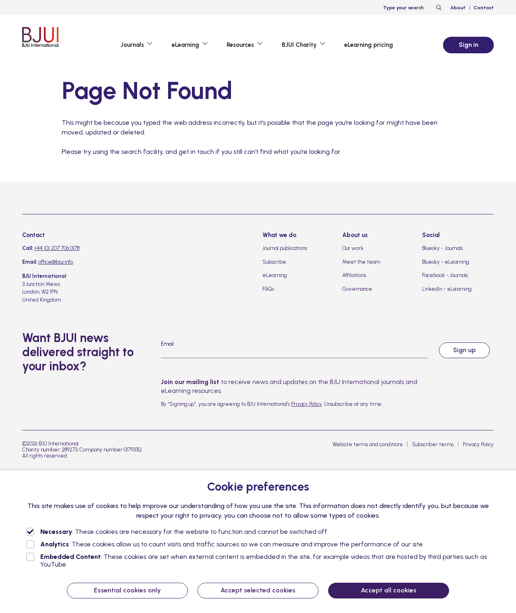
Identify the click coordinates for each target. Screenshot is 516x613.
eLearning (274, 275)
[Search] (438, 8)
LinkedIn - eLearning (447, 289)
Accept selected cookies (258, 590)
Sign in (468, 44)
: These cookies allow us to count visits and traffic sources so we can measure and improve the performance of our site (231, 544)
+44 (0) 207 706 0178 (56, 248)
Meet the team (361, 262)
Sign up (464, 350)
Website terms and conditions (368, 444)
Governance (357, 289)
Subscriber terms (433, 444)
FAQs (268, 289)
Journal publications (284, 248)
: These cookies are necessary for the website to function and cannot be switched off (183, 531)
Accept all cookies (388, 590)
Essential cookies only (127, 590)
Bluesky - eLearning (445, 262)
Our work (353, 248)
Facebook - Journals (445, 275)
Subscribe (274, 262)
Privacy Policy (306, 404)
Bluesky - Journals (442, 248)
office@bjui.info (55, 262)
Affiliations (354, 275)
